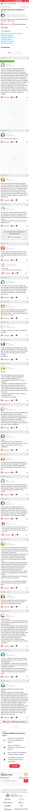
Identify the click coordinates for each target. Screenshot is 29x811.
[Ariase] (8, 809)
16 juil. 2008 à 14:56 (10, 327)
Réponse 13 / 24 (5, 454)
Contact (14, 789)
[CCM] (8, 799)
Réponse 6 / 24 (5, 277)
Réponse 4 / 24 (5, 204)
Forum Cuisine (12, 3)
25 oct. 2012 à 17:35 (22, 16)
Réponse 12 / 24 (5, 432)
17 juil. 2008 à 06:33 (10, 686)
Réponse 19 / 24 (5, 650)
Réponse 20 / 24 (5, 681)
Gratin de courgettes (7, 35)
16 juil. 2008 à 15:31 (10, 344)
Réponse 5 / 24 (5, 243)
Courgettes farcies (6, 39)
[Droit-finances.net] (21, 803)
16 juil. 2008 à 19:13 (10, 65)
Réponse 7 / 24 (5, 301)
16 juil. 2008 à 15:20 (10, 459)
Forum (5, 3)
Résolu (4, 11)
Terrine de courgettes (7, 43)
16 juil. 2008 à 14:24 (10, 307)
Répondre (8, 721)
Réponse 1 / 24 (5, 58)
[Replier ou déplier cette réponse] (27, 58)
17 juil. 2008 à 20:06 (10, 282)
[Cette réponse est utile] (12, 97)
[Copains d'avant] (8, 806)
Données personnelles (6, 791)
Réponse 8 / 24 (5, 322)
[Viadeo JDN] (21, 806)
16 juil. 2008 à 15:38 (10, 135)
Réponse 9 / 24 (5, 339)
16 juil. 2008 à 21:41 (10, 655)
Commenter (6, 97)
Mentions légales (5, 792)
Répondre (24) (7, 24)
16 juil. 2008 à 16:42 (10, 544)
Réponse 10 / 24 (5, 363)
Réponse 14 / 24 (5, 476)
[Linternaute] (8, 802)
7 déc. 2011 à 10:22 (10, 524)
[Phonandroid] (21, 809)
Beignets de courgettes (7, 41)
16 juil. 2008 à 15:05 (10, 437)
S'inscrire (15, 766)
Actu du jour (5, 777)
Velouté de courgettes (7, 37)
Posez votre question (20, 24)
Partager (5, 27)
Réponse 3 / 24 (5, 175)
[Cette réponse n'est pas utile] (17, 97)
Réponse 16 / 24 (5, 539)
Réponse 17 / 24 (5, 592)
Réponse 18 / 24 (5, 611)
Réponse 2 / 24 (5, 130)
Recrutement (24, 789)
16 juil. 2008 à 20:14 (10, 597)
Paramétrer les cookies (17, 791)
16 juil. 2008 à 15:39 (10, 481)
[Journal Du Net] (21, 799)
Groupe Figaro (13, 792)
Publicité (18, 789)
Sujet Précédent (6, 7)
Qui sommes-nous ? (6, 789)
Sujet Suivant (23, 7)
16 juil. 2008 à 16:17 (10, 504)
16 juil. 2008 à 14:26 (10, 368)
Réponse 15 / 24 (5, 499)
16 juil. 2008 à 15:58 (10, 209)
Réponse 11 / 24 (5, 404)
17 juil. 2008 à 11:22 (10, 180)
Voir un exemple (23, 777)
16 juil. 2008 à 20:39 (10, 616)
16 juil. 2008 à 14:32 (10, 409)
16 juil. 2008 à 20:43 (10, 248)
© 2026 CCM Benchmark (22, 792)
